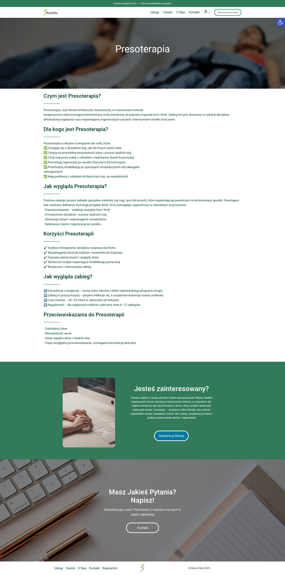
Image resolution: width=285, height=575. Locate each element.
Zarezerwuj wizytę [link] (228, 12)
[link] (280, 22)
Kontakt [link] (142, 528)
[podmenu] (209, 12)
